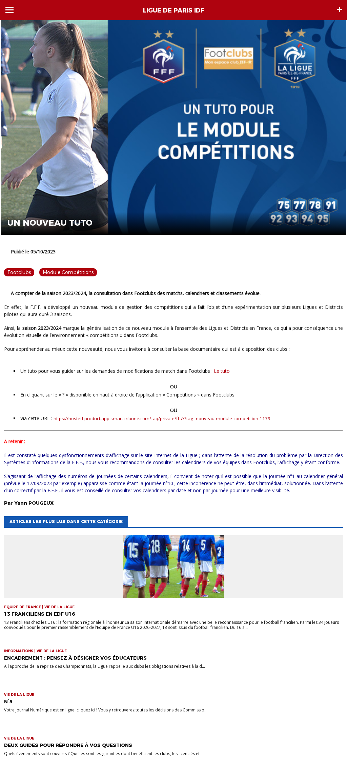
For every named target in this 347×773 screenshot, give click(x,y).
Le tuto (222, 371)
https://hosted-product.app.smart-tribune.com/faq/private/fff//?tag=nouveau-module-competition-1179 (162, 418)
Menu (9, 9)
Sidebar (339, 9)
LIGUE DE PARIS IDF (173, 10)
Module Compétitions (68, 272)
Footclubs (19, 272)
